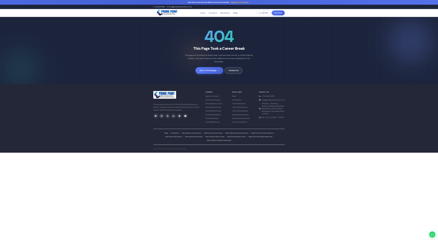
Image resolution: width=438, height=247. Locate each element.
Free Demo (278, 13)
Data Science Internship (241, 118)
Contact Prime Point (239, 122)
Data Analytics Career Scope (191, 133)
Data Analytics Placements (193, 137)
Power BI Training (212, 118)
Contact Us (234, 70)
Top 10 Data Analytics (240, 111)
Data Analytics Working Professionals (219, 140)
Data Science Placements (173, 137)
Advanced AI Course (213, 100)
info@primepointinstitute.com (273, 100)
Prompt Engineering (213, 115)
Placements (225, 13)
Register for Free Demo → (240, 2)
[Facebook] (155, 116)
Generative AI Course (213, 111)
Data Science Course (213, 107)
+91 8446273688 (268, 96)
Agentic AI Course (212, 96)
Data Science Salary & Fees (236, 137)
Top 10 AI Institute (238, 104)
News (234, 96)
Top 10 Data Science (239, 107)
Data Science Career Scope (213, 133)
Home (203, 13)
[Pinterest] (179, 116)
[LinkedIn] (173, 116)
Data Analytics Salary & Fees (215, 137)
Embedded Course (212, 122)
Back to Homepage (209, 70)
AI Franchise (236, 100)
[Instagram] (161, 116)
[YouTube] (185, 116)
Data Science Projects (240, 115)
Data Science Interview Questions (262, 133)
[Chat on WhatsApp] (432, 234)
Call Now (264, 13)
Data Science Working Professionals (260, 137)
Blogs (235, 13)
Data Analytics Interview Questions (236, 133)
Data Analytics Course (214, 104)
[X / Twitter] (167, 116)
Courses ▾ (213, 13)
